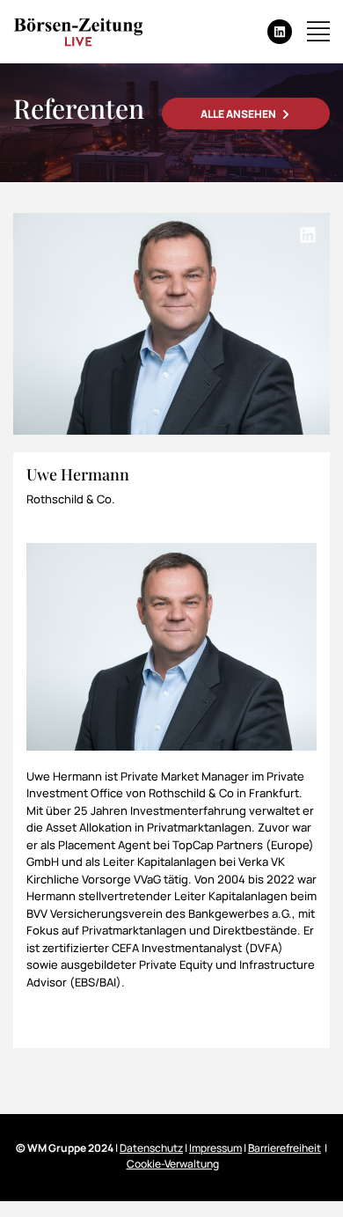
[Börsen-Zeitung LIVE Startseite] (77, 32)
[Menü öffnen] (318, 31)
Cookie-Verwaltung (173, 1163)
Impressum (215, 1147)
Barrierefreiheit (284, 1147)
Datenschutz (151, 1147)
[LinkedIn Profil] (308, 235)
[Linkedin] (279, 31)
